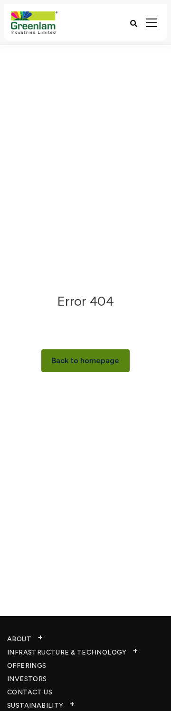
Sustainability (35, 706)
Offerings (27, 666)
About (19, 639)
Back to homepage (85, 360)
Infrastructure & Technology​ (67, 652)
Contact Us (29, 692)
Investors (27, 679)
